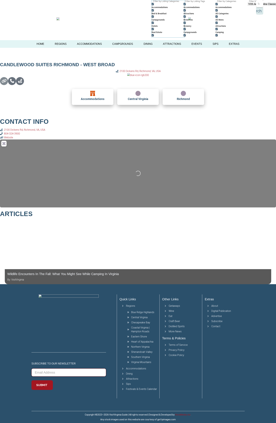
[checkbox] (168, 5)
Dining (148, 44)
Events (197, 44)
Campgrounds (122, 44)
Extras (234, 44)
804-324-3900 (12, 133)
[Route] (20, 81)
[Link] (4, 81)
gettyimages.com (166, 419)
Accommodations (89, 44)
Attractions (172, 44)
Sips (215, 44)
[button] (1, 252)
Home (40, 44)
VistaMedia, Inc (183, 414)
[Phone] (12, 81)
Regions (61, 44)
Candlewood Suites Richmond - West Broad (57, 64)
